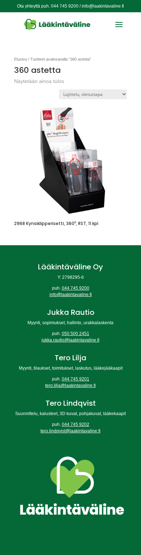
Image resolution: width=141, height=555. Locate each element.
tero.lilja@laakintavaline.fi (70, 385)
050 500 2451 (75, 333)
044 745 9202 (75, 424)
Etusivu (20, 59)
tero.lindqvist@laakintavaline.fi (70, 430)
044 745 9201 (75, 379)
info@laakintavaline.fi (71, 294)
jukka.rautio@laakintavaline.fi (70, 340)
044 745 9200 (75, 288)
